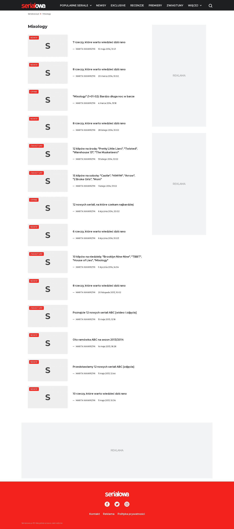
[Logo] (33, 5)
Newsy (101, 5)
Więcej (193, 5)
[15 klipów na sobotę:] (48, 181)
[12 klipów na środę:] (48, 154)
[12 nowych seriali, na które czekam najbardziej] (48, 208)
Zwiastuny (175, 5)
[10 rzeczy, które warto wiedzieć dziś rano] (48, 397)
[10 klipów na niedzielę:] (48, 262)
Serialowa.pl (33, 14)
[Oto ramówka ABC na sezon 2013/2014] (48, 343)
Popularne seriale (74, 5)
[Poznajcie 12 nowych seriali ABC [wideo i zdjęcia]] (48, 316)
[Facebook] (107, 504)
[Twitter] (117, 504)
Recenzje (137, 5)
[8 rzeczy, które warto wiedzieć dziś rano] (48, 73)
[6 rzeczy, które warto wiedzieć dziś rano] (48, 235)
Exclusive (118, 5)
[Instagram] (127, 504)
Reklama (108, 513)
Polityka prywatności (131, 513)
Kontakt (94, 513)
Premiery (155, 5)
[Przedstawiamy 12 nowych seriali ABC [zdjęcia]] (48, 370)
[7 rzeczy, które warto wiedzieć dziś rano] (48, 46)
